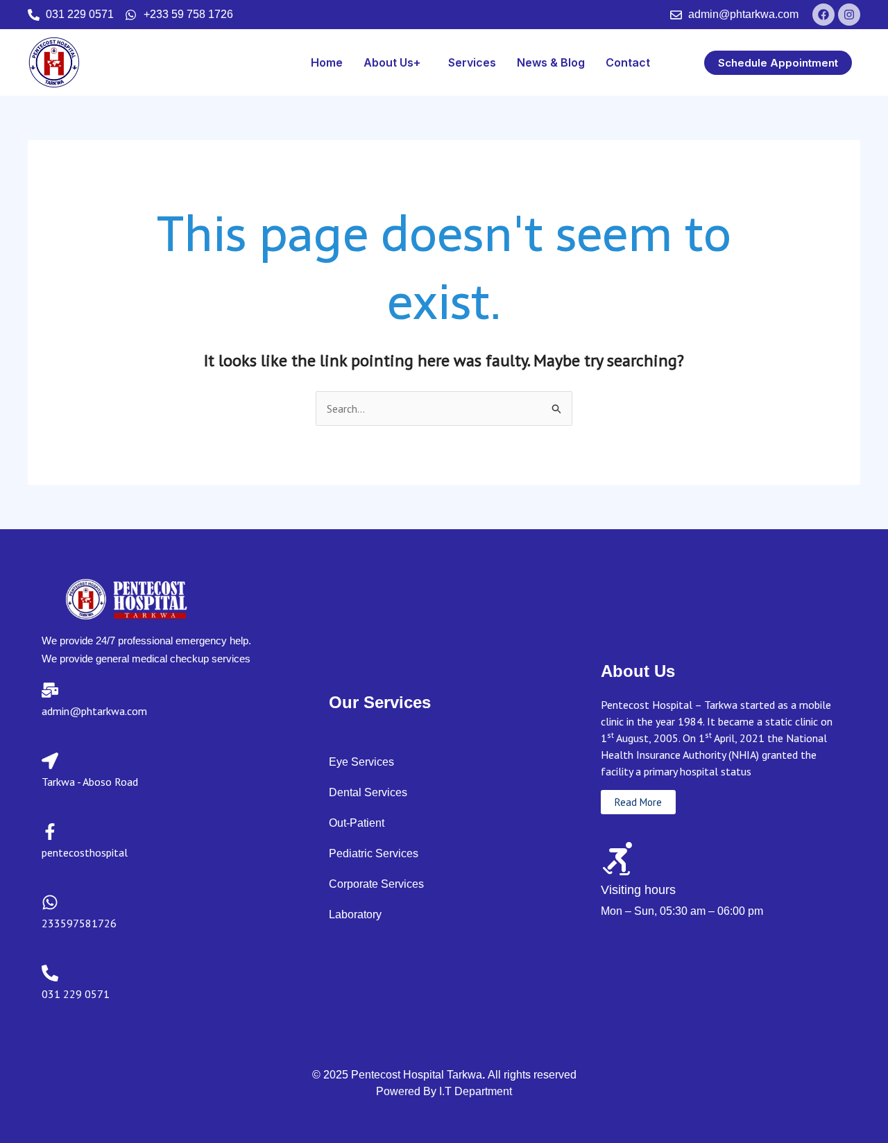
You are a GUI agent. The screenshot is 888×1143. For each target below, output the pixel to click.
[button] (395, 62)
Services (472, 62)
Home (327, 62)
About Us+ (392, 62)
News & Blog (551, 62)
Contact (628, 62)
